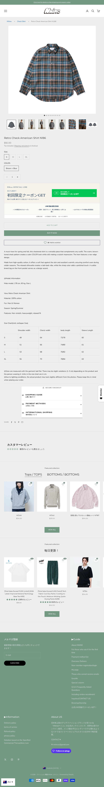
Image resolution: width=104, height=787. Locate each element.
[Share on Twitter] (15, 422)
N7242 (51, 515)
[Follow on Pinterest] (18, 759)
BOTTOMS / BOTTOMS (63, 474)
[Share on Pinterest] (19, 422)
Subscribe (14, 663)
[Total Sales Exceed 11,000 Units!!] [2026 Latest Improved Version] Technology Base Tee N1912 (19, 593)
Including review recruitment (83, 694)
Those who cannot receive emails (85, 674)
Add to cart (52, 225)
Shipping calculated (21, 146)
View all (52, 530)
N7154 (85, 591)
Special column (78, 682)
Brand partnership (79, 703)
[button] (11, 124)
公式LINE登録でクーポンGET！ (84, 707)
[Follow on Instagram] (12, 759)
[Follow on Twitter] (5, 759)
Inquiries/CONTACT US (81, 698)
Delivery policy (10, 723)
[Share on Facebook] (12, 422)
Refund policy (9, 731)
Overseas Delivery (79, 661)
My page (75, 669)
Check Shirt (21, 21)
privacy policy (9, 735)
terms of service (10, 727)
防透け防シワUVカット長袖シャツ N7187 (85, 515)
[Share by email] (22, 422)
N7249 (18, 515)
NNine (9, 21)
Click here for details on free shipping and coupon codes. (52, 2)
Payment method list (80, 657)
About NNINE (77, 645)
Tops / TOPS (33, 474)
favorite (75, 678)
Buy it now (52, 233)
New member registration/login (84, 665)
